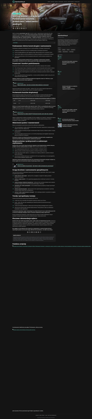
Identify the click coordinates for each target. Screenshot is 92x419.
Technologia (77, 1)
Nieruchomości (71, 1)
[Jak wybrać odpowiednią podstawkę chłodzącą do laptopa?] (60, 125)
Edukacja (52, 1)
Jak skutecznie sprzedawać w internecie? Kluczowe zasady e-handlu (70, 120)
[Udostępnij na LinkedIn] (17, 28)
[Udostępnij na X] (15, 28)
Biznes (49, 1)
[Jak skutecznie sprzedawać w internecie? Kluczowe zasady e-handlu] (60, 120)
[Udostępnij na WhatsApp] (20, 28)
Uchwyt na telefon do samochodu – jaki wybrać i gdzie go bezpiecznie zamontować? (35, 165)
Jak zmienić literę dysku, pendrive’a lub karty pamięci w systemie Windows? (69, 63)
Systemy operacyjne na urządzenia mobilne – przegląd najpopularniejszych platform (69, 87)
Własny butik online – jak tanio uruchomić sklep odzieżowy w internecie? (33, 84)
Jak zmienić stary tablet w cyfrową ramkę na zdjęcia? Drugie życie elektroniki (69, 111)
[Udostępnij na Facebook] (13, 28)
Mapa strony (41, 415)
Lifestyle (65, 1)
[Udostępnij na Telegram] (22, 28)
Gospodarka (60, 1)
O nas (46, 415)
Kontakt (37, 415)
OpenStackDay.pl (20, 1)
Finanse (56, 1)
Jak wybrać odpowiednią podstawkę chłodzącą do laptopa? (70, 125)
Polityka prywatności (52, 415)
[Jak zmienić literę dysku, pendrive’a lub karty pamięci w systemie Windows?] (60, 58)
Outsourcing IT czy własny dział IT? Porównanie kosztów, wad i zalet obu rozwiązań (35, 113)
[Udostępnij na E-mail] (24, 28)
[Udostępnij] (26, 28)
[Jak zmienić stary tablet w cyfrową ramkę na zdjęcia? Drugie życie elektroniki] (60, 107)
